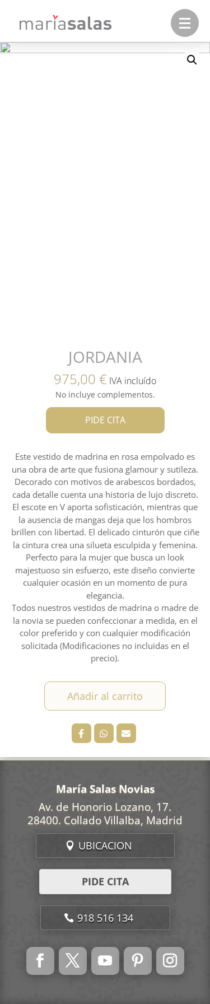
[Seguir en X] (73, 961)
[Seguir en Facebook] (40, 961)
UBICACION (105, 845)
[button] (185, 23)
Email (126, 733)
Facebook (81, 733)
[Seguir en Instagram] (170, 961)
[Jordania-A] (105, 190)
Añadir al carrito (105, 696)
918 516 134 (105, 917)
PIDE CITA (105, 420)
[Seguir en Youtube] (105, 961)
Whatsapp (104, 733)
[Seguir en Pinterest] (138, 961)
